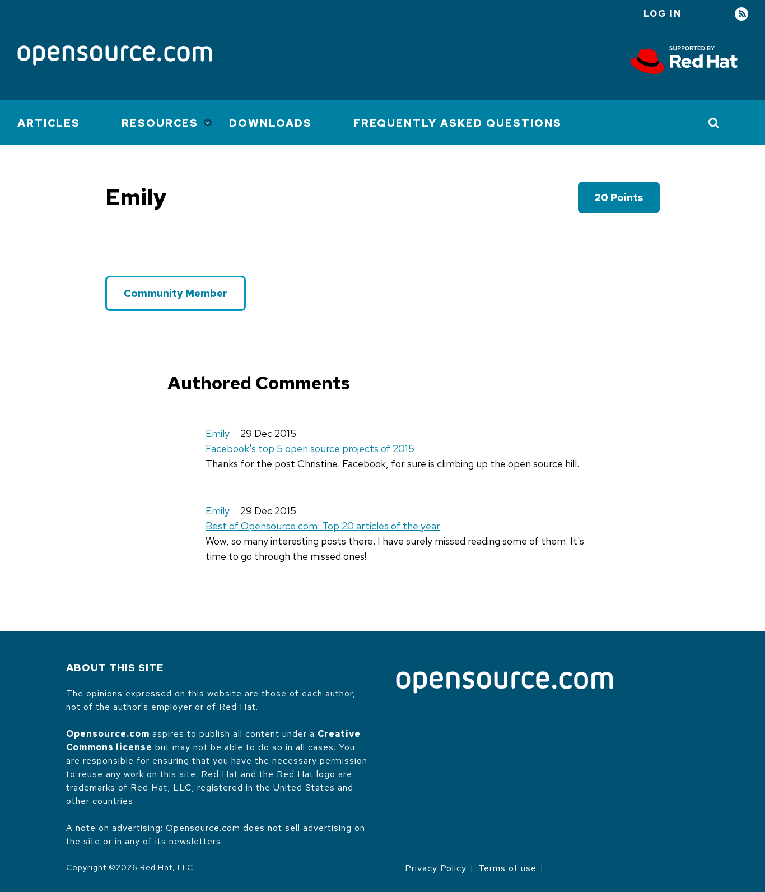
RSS (741, 14)
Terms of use (507, 868)
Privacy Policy (436, 868)
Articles (48, 123)
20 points (619, 197)
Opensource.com (108, 734)
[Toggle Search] (714, 122)
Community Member (175, 293)
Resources (160, 123)
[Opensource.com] (115, 56)
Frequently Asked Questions (457, 123)
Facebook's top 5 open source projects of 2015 (310, 448)
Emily (218, 433)
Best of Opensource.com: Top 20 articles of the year (323, 525)
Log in (662, 14)
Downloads (270, 123)
